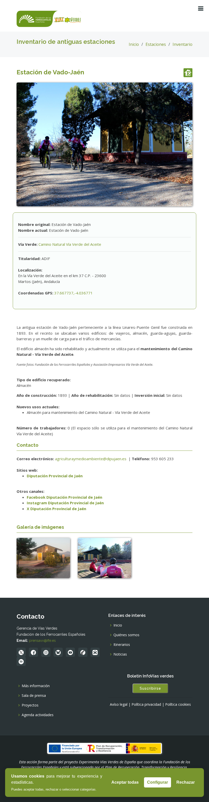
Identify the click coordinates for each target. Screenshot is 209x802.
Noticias (120, 654)
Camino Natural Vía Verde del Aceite (69, 244)
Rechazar (185, 782)
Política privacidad (146, 704)
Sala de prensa (34, 695)
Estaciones (156, 44)
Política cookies (178, 704)
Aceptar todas (125, 782)
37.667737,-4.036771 (73, 292)
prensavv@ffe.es (42, 640)
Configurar (157, 782)
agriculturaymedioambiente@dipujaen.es (91, 458)
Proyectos (30, 705)
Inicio (134, 44)
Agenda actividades (38, 715)
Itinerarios (121, 644)
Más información (36, 686)
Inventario (182, 44)
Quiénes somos (126, 635)
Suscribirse (150, 688)
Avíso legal (118, 704)
